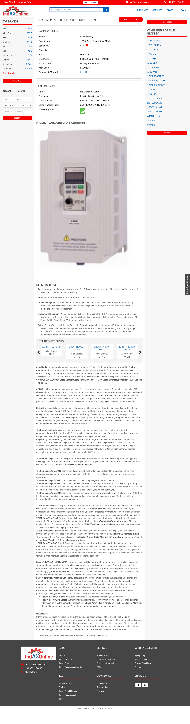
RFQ (61, 699)
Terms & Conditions (143, 663)
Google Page (31, 672)
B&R (5, 37)
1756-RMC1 (153, 89)
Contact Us (139, 667)
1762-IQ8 (151, 58)
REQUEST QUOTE (130, 20)
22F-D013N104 (154, 111)
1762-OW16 (152, 49)
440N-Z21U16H (154, 116)
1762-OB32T (153, 67)
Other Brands (9, 73)
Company (63, 655)
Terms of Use (102, 687)
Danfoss (6, 42)
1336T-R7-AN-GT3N (51, 346)
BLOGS (170, 10)
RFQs (99, 667)
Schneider (7, 64)
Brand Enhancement (67, 695)
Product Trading (65, 659)
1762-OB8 (152, 63)
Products (142, 10)
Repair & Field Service (68, 691)
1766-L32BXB (153, 41)
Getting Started (65, 683)
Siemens (7, 68)
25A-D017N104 (154, 98)
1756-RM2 (152, 94)
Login (183, 10)
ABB (4, 28)
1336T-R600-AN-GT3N (127, 348)
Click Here (85, 72)
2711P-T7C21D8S (155, 76)
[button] (43, 351)
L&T (4, 51)
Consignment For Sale (106, 659)
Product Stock (103, 655)
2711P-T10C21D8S (156, 85)
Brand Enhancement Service (71, 667)
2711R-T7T (152, 120)
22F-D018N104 (154, 107)
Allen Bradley (9, 33)
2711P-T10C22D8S (156, 80)
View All (17, 81)
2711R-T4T (152, 125)
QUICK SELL (167, 22)
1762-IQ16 (152, 72)
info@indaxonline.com (139, 2)
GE (4, 46)
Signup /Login (140, 655)
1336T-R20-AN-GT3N (77, 348)
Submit (17, 118)
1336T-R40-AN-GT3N (102, 348)
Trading (62, 687)
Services (157, 10)
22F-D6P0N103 (154, 103)
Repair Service (65, 663)
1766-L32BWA (154, 45)
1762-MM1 (152, 54)
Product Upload (141, 659)
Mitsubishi (7, 55)
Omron (6, 60)
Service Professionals (106, 663)
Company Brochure (105, 683)
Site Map (100, 691)
